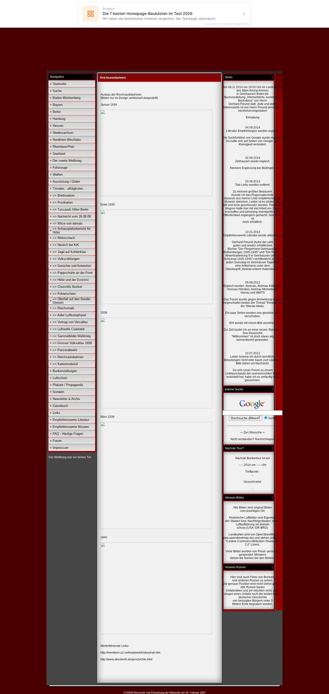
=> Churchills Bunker (67, 287)
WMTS (260, 292)
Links (56, 413)
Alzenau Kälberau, (269, 286)
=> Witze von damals (68, 223)
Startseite (59, 84)
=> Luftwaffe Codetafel (69, 329)
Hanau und (248, 292)
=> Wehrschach (64, 238)
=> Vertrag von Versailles (70, 322)
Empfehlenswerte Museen (71, 427)
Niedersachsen (63, 133)
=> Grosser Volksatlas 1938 (72, 343)
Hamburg (59, 119)
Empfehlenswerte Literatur (71, 420)
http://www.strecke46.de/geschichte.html (126, 659)
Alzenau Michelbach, (264, 289)
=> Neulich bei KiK (66, 245)
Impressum (60, 448)
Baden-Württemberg (66, 98)
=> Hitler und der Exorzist (71, 280)
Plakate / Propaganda (68, 385)
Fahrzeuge (60, 167)
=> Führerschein (64, 294)
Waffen (58, 174)
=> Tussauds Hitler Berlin (70, 209)
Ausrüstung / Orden (66, 181)
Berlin (57, 112)
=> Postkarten (63, 202)
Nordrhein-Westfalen (67, 139)
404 (231, 323)
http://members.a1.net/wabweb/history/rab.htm (130, 652)
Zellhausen (242, 161)
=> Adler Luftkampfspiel (69, 315)
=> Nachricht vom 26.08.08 (72, 216)
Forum (57, 441)
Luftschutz (60, 378)
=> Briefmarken (63, 195)
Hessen (58, 126)
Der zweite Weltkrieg (67, 160)
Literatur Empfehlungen (242, 131)
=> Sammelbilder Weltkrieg (72, 336)
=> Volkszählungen (66, 259)
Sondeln (58, 392)
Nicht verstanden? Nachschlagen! (252, 439)
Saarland (59, 153)
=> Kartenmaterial (65, 364)
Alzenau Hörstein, (238, 289)
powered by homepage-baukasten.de (227, 23)
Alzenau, (251, 286)
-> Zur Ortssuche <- (252, 432)
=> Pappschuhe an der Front (73, 273)
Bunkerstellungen (65, 371)
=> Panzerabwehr (65, 350)
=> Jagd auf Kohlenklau (69, 252)
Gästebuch (60, 406)
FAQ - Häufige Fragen (68, 434)
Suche (57, 91)
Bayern (58, 105)
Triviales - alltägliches (68, 188)
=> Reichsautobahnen (68, 357)
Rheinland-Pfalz (64, 146)
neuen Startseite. (270, 329)
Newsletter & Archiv (66, 399)
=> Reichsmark (63, 308)
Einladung (252, 117)
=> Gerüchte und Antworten (72, 266)
